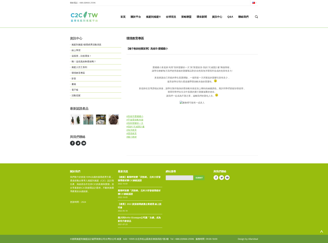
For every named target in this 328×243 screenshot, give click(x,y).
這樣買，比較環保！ (82, 55)
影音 (74, 78)
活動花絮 (76, 95)
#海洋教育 (131, 130)
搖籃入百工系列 (79, 67)
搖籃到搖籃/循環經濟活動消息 (86, 44)
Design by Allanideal (248, 238)
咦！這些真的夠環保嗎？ (84, 61)
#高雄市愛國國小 (134, 116)
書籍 (74, 84)
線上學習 (76, 50)
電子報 (75, 89)
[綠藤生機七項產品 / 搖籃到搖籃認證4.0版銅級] (75, 119)
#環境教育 (131, 133)
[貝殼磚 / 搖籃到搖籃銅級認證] (101, 119)
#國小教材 (131, 136)
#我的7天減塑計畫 (135, 126)
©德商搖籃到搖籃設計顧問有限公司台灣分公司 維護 (95, 238)
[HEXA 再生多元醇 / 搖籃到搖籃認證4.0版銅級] (88, 119)
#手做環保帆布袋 (134, 119)
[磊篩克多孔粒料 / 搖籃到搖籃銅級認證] (113, 119)
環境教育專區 (78, 72)
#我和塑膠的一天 (134, 123)
